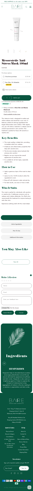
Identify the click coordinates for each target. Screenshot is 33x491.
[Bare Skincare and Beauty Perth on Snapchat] (18, 473)
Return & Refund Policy (23, 439)
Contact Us (23, 434)
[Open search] (26, 7)
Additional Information (16, 237)
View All (15, 262)
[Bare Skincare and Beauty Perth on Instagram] (14, 473)
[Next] (21, 30)
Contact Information (23, 449)
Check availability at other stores (12, 114)
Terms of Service (23, 442)
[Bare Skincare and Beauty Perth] (16, 7)
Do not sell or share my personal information (10, 445)
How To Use (16, 231)
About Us (23, 431)
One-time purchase (11, 76)
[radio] (3, 76)
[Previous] (12, 30)
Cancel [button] (21, 312)
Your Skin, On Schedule (12, 83)
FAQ (23, 436)
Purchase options (7, 73)
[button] (8, 51)
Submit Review (7, 312)
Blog (23, 444)
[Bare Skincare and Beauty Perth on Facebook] (11, 473)
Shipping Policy (23, 452)
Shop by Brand (10, 431)
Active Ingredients (16, 224)
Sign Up (24, 468)
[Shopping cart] (30, 7)
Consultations (9, 436)
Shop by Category (9, 434)
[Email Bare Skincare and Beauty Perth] (21, 473)
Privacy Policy (23, 447)
